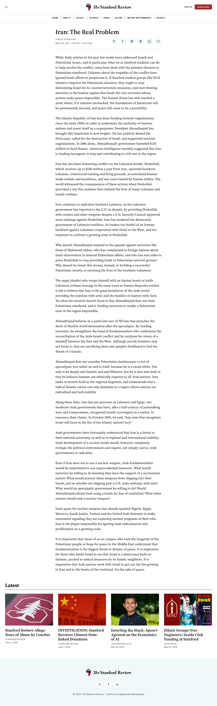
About (67, 18)
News (107, 18)
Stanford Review (15, 639)
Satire (118, 18)
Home (55, 18)
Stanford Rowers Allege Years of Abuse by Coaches (27, 632)
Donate (160, 18)
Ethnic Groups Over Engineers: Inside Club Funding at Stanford (183, 635)
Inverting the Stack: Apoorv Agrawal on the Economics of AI (134, 635)
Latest (80, 18)
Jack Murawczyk (121, 644)
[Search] (6, 7)
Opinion (93, 18)
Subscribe (203, 7)
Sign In (188, 7)
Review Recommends (139, 18)
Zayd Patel (170, 644)
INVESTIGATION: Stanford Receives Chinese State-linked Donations (81, 635)
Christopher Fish (65, 39)
